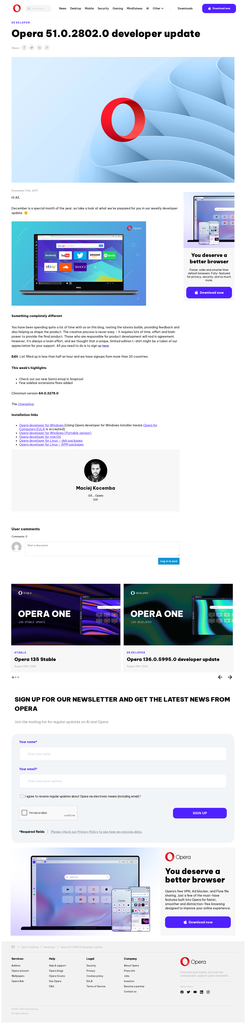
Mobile (89, 8)
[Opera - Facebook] (182, 992)
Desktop (75, 8)
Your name (27, 742)
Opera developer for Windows (41, 425)
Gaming (118, 8)
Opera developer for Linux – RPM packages (51, 444)
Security (103, 8)
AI (147, 8)
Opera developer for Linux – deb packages (51, 441)
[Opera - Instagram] (208, 992)
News (62, 8)
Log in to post (168, 561)
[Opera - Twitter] (188, 992)
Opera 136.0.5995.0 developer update (173, 659)
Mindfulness (134, 8)
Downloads (185, 8)
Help (52, 958)
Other (156, 8)
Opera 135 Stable (35, 659)
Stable (20, 652)
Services (17, 958)
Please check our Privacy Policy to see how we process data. (96, 832)
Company (130, 958)
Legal (90, 958)
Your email (27, 769)
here (105, 346)
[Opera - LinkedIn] (201, 992)
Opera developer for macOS (40, 437)
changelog (26, 404)
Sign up (200, 813)
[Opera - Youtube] (195, 992)
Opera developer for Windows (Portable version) (55, 433)
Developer (21, 22)
